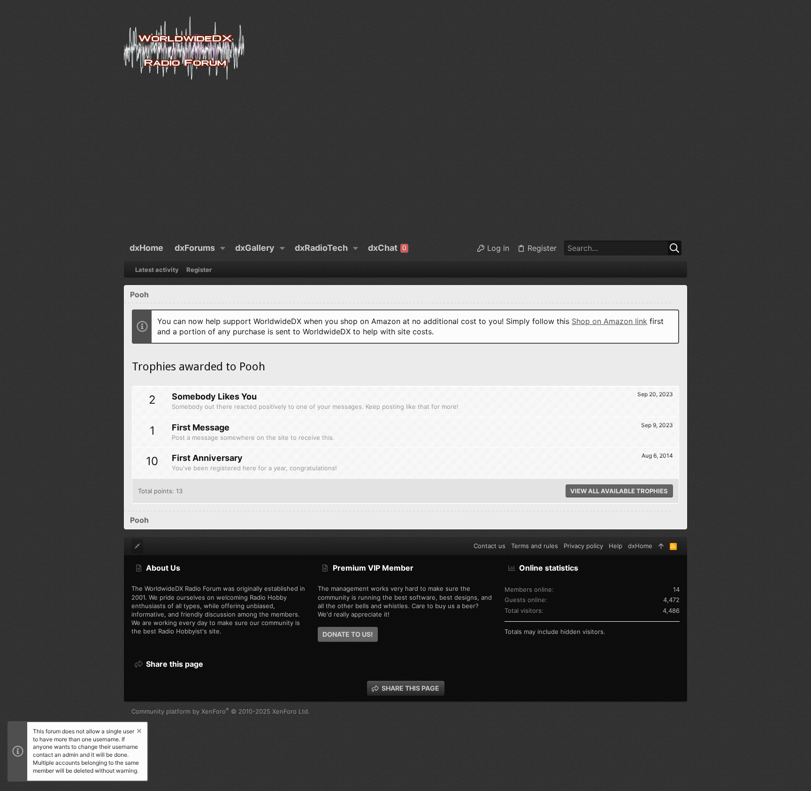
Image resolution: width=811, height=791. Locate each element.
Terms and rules (534, 546)
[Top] (661, 546)
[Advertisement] (405, 161)
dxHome (640, 546)
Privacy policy (583, 546)
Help (615, 546)
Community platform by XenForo (220, 711)
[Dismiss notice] (138, 732)
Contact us (489, 546)
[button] (223, 248)
